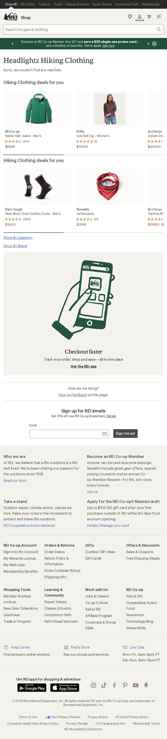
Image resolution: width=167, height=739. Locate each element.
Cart (149, 16)
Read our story (15, 480)
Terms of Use (27, 717)
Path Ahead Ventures (61, 621)
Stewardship (136, 628)
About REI (134, 596)
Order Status (54, 552)
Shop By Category (17, 237)
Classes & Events (57, 608)
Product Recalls (77, 723)
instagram (93, 685)
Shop (25, 17)
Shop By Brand (15, 246)
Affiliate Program (98, 616)
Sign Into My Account (20, 552)
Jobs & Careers (97, 596)
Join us (92, 492)
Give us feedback (73, 395)
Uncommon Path (57, 615)
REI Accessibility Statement (83, 729)
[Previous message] (12, 44)
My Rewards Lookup (19, 558)
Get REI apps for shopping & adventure (48, 679)
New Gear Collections (20, 608)
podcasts (146, 685)
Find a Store (80, 647)
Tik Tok (104, 685)
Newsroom (135, 615)
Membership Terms (146, 723)
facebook (114, 685)
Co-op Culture (96, 603)
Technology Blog (139, 621)
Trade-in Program (17, 621)
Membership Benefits (20, 571)
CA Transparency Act (110, 723)
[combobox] (83, 29)
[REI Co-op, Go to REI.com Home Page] (10, 16)
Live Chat (137, 647)
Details (111, 416)
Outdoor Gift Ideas (100, 552)
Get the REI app (83, 366)
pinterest (125, 685)
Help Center (20, 647)
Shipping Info (55, 577)
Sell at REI (93, 609)
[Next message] (148, 44)
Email (33, 425)
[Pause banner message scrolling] (154, 44)
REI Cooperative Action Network (29, 525)
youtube (135, 685)
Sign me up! (125, 433)
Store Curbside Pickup (62, 570)
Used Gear (11, 615)
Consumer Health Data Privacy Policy (32, 723)
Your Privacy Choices (65, 717)
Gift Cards (93, 558)
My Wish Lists (14, 565)
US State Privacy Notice (132, 717)
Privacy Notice (98, 717)
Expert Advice (55, 602)
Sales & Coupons (140, 552)
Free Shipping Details (143, 558)
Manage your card (114, 525)
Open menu (158, 16)
